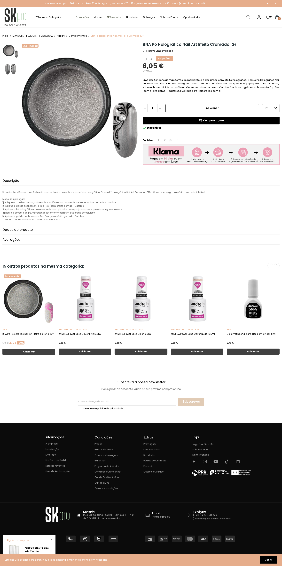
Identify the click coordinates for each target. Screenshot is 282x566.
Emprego (51, 454)
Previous (28, 102)
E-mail (177, 140)
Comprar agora (213, 120)
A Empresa (52, 443)
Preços (98, 444)
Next (131, 102)
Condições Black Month (107, 477)
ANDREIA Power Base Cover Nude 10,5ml (193, 334)
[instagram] (204, 461)
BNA (4, 329)
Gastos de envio (103, 449)
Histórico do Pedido (56, 460)
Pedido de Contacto (154, 460)
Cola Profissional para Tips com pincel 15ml (251, 334)
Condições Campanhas (108, 471)
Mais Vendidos (151, 449)
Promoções (150, 444)
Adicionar (212, 108)
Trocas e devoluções (106, 455)
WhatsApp (171, 140)
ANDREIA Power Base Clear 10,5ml (133, 334)
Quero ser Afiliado (153, 471)
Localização (52, 449)
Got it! (268, 559)
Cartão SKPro (101, 482)
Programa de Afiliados (106, 466)
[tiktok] (226, 461)
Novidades (149, 455)
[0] (268, 17)
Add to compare (276, 108)
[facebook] (193, 461)
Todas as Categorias (49, 17)
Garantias (100, 460)
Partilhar (158, 140)
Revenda (148, 466)
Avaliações (11, 239)
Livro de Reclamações (58, 471)
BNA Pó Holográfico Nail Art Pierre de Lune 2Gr (28, 334)
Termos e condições (106, 488)
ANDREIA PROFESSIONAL (73, 329)
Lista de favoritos (55, 465)
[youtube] (215, 461)
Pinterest (165, 140)
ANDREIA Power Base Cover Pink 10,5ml (80, 334)
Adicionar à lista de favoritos (266, 108)
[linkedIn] (237, 461)
